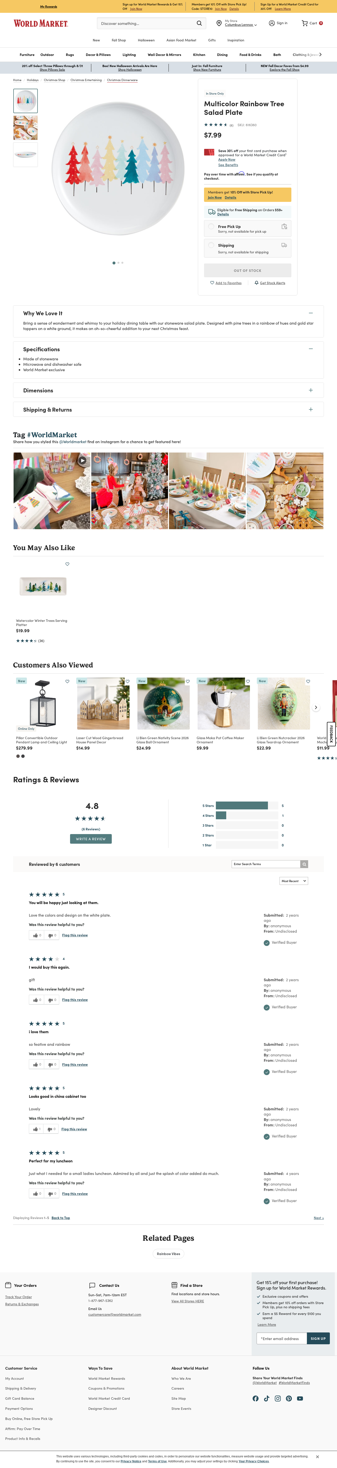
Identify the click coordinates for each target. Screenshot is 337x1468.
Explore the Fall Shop (285, 69)
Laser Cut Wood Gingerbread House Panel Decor (99, 739)
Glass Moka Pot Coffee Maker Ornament (220, 739)
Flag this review (75, 934)
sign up (318, 1338)
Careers (177, 1388)
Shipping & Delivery (20, 1388)
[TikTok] (267, 1398)
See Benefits (228, 164)
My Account (14, 1378)
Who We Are (181, 1378)
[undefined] (305, 55)
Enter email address (281, 1338)
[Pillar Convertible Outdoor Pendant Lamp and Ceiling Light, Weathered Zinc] (18, 756)
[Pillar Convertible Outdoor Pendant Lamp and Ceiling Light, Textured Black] (23, 756)
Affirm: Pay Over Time (22, 1428)
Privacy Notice (131, 1461)
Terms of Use (157, 1461)
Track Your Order (18, 1296)
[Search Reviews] (304, 864)
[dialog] (168, 1459)
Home (17, 80)
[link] (312, 23)
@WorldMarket (265, 1383)
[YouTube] (300, 1398)
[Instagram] (278, 1398)
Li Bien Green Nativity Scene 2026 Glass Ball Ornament (162, 739)
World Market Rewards (106, 1378)
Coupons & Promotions (106, 1388)
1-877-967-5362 (100, 1301)
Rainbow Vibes (168, 1253)
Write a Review (91, 838)
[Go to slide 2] (118, 263)
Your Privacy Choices (254, 1461)
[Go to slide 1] (113, 263)
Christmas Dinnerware (122, 80)
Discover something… (120, 23)
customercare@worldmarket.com (114, 1314)
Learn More (283, 8)
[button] (27, 55)
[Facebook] (256, 1398)
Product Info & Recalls (22, 1438)
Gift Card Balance (19, 1398)
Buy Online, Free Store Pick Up (29, 1418)
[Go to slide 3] (122, 263)
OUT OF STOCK (248, 270)
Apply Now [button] (226, 159)
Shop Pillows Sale (52, 69)
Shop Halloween (130, 69)
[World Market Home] (41, 23)
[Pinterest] (289, 1398)
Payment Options (19, 1408)
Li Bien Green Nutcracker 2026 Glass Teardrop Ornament (281, 739)
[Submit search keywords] (199, 23)
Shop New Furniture (207, 69)
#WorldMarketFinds (294, 1383)
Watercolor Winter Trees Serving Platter (41, 622)
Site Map (178, 1398)
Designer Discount (102, 1408)
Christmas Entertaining (86, 80)
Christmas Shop (54, 80)
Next (319, 1217)
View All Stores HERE (187, 1301)
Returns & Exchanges (22, 1304)
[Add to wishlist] (67, 564)
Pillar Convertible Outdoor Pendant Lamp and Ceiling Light (41, 739)
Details (234, 9)
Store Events (181, 1408)
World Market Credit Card (109, 1398)
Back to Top (61, 1217)
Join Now (136, 8)
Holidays (32, 80)
